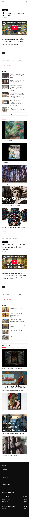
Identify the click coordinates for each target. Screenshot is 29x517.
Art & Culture (8, 7)
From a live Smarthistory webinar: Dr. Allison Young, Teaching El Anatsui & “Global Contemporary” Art (17, 95)
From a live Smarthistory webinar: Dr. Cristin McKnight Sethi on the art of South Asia (16, 103)
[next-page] (5, 232)
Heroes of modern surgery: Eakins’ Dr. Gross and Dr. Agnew (17, 75)
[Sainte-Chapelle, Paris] (14, 173)
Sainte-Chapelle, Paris (7, 184)
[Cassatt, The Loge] (14, 152)
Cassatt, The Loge (6, 162)
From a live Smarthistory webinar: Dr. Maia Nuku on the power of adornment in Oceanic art (17, 88)
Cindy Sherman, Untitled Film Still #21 (11, 205)
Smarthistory (9, 53)
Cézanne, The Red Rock (8, 140)
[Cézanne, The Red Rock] (14, 130)
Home (3, 7)
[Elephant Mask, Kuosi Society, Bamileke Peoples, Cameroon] (14, 217)
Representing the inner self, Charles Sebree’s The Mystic (17, 108)
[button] (6, 65)
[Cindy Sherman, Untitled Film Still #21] (14, 195)
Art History (14, 7)
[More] (20, 60)
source (3, 48)
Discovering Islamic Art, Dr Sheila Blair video (17, 80)
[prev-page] (3, 232)
